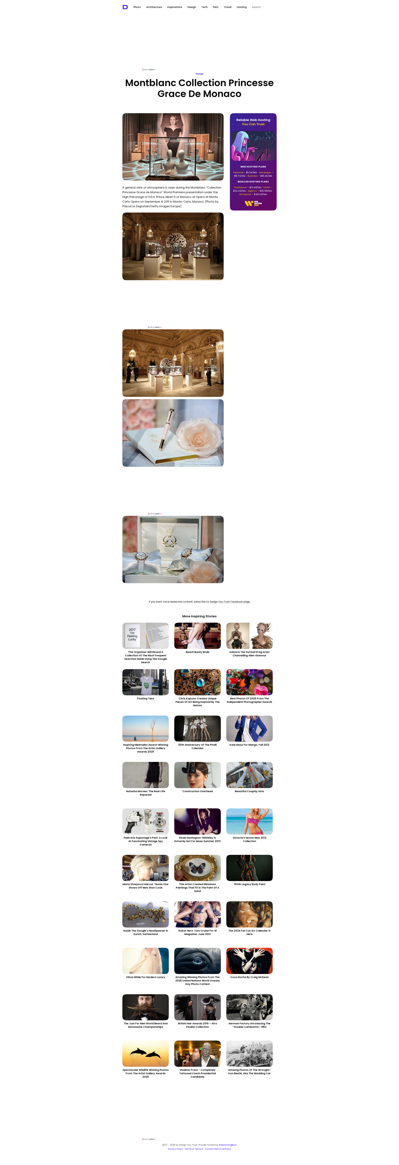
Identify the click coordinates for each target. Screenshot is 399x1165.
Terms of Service (194, 1148)
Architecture (154, 7)
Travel (227, 7)
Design (191, 7)
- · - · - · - (253, 188)
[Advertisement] (199, 45)
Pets (215, 7)
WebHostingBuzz (228, 1144)
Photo (137, 7)
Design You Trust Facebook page (230, 601)
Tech (204, 7)
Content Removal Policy (218, 1148)
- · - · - (253, 171)
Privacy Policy (175, 1148)
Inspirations (174, 7)
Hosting (242, 7)
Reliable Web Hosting (253, 122)
